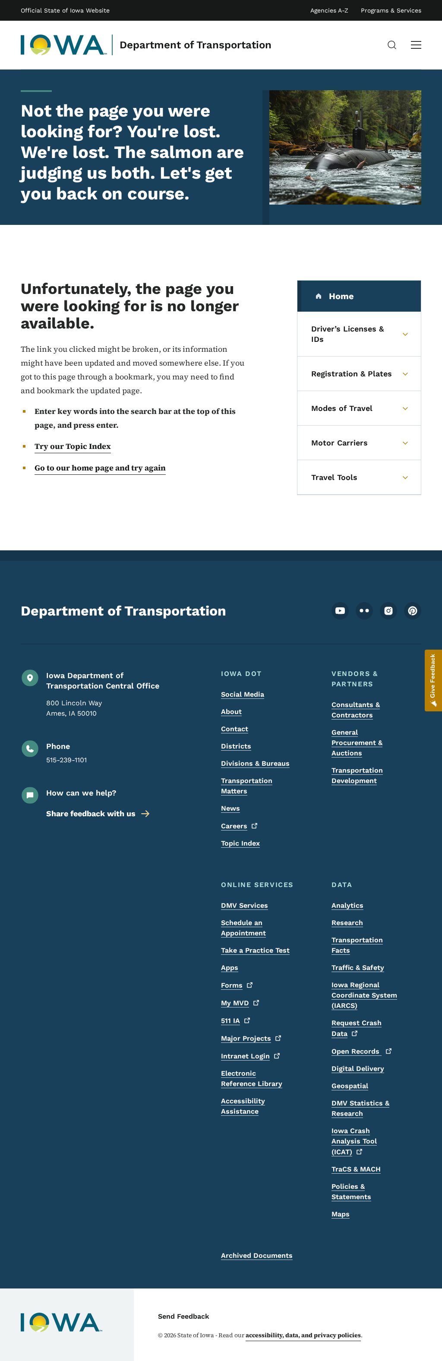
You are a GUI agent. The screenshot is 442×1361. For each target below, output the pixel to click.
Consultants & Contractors (356, 710)
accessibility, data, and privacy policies (303, 1335)
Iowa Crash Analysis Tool (354, 1141)
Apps (229, 967)
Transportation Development (357, 775)
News (230, 808)
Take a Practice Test (255, 950)
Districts (236, 746)
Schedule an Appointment (243, 928)
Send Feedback (183, 1316)
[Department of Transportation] (64, 45)
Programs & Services (391, 10)
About (231, 711)
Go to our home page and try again (100, 467)
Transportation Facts (357, 945)
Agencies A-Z (329, 10)
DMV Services (244, 905)
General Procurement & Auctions (357, 742)
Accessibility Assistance (243, 1106)
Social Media (242, 694)
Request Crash (357, 1028)
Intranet (245, 1056)
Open (357, 1051)
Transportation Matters (246, 786)
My (235, 1003)
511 (230, 1021)
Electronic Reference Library (251, 1078)
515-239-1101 (66, 760)
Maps (341, 1214)
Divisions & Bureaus (255, 763)
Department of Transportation (196, 45)
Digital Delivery (358, 1068)
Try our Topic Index (73, 446)
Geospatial (350, 1086)
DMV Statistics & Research (360, 1108)
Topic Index (240, 843)
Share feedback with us (91, 813)
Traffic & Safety (358, 967)
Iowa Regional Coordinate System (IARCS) (364, 995)
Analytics (347, 905)
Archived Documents (257, 1255)
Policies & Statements (351, 1191)
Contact (234, 729)
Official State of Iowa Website (65, 10)
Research (347, 923)
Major (246, 1038)
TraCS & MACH (356, 1169)
